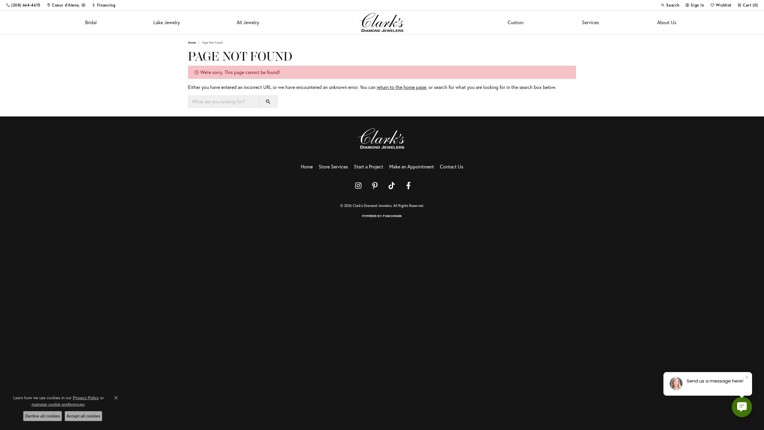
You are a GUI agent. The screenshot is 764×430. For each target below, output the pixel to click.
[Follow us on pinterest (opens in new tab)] (375, 186)
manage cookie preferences (58, 404)
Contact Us (451, 166)
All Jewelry (248, 22)
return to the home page (401, 87)
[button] (670, 5)
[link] (23, 5)
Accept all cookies (83, 416)
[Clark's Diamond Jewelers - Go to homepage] (382, 138)
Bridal (91, 22)
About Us (666, 22)
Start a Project (368, 166)
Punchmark (392, 216)
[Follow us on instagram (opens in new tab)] (358, 186)
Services (590, 22)
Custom (515, 22)
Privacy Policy (359, 195)
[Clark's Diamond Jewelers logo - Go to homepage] (382, 22)
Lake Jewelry (166, 22)
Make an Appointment (411, 166)
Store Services (333, 166)
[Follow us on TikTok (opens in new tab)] (392, 186)
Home (192, 42)
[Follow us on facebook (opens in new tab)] (408, 186)
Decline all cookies (42, 416)
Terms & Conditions (388, 195)
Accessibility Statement (423, 195)
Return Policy (334, 195)
